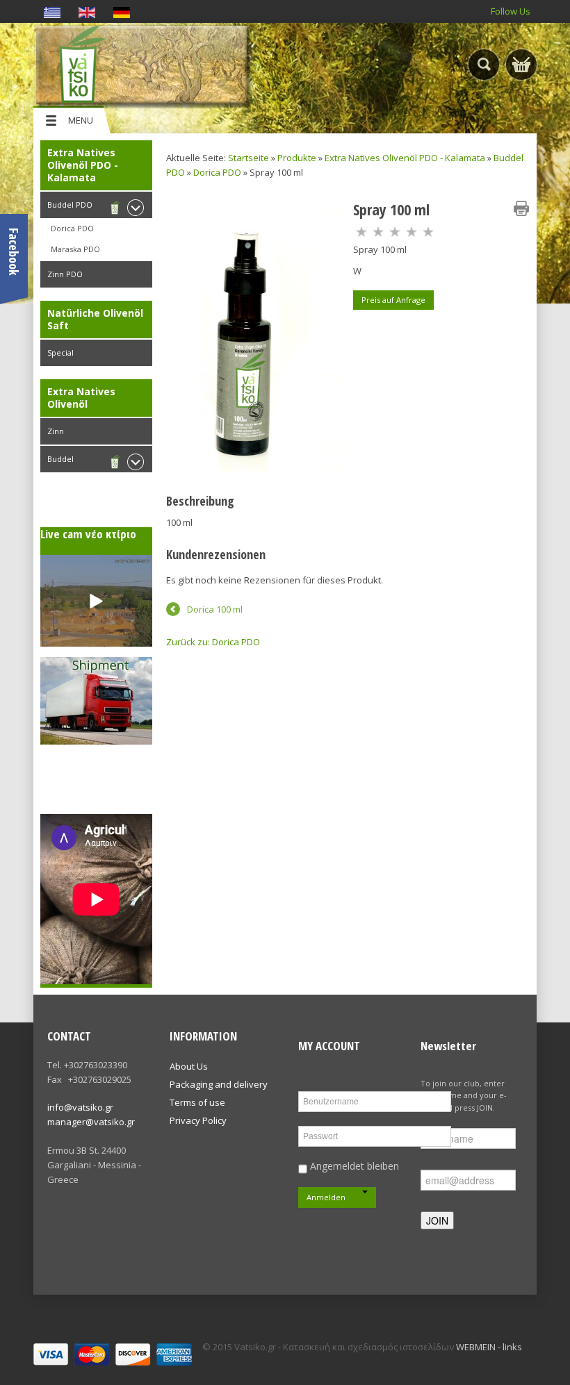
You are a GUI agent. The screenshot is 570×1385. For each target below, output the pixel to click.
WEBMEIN (476, 1347)
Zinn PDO (65, 274)
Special (60, 352)
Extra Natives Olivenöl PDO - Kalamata (405, 157)
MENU (80, 120)
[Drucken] (521, 208)
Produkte (296, 157)
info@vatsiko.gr (80, 1107)
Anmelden (326, 1197)
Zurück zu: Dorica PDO (213, 642)
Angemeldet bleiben (353, 1165)
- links (510, 1347)
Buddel (60, 459)
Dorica (63, 482)
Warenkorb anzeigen (521, 64)
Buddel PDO (69, 204)
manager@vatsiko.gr (91, 1122)
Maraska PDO (75, 249)
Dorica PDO (72, 228)
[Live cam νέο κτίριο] (96, 601)
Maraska (66, 503)
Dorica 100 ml (215, 609)
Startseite (248, 157)
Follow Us (510, 11)
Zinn (55, 431)
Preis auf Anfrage (393, 300)
